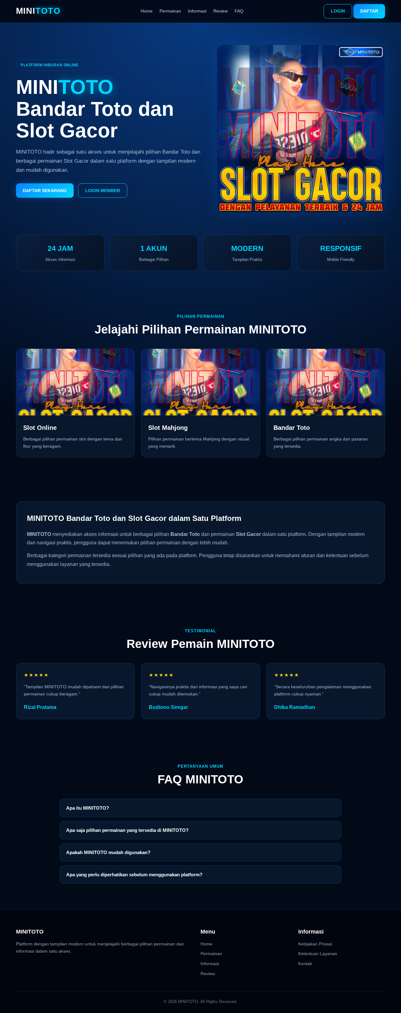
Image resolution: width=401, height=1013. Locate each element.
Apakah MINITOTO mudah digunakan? (108, 852)
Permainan (170, 10)
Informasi (197, 10)
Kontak (305, 963)
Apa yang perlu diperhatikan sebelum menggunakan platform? (134, 874)
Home (147, 10)
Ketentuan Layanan (317, 953)
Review (220, 10)
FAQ (239, 10)
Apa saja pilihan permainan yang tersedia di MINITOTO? (127, 830)
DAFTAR (369, 10)
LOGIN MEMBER (102, 190)
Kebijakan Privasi (315, 943)
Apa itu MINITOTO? (87, 808)
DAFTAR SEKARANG (45, 190)
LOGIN (338, 10)
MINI (38, 11)
